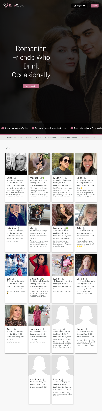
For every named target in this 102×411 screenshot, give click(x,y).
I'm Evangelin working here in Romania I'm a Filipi (16, 289)
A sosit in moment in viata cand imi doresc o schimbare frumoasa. (62, 394)
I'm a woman (34, 339)
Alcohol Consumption (68, 138)
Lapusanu (35, 329)
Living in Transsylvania (37, 342)
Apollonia (35, 379)
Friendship (52, 138)
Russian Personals (14, 138)
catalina (11, 228)
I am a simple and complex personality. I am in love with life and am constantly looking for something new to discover (86, 342)
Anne (9, 329)
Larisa (80, 278)
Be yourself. (80, 238)
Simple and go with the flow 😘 (15, 292)
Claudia (34, 278)
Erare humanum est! (13, 342)
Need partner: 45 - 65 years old (62, 339)
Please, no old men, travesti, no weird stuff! (16, 238)
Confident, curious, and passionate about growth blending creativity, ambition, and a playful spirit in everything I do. (62, 243)
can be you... (34, 238)
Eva (8, 278)
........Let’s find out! (12, 241)
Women (29, 138)
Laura (56, 379)
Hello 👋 (79, 188)
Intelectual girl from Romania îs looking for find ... (86, 289)
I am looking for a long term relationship (16, 188)
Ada (79, 228)
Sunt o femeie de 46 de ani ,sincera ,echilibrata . (62, 390)
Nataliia (57, 228)
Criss (9, 177)
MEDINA (58, 177)
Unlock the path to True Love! (39, 289)
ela (31, 228)
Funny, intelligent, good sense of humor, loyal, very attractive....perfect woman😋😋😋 (85, 243)
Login (95, 6)
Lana (79, 177)
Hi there (55, 289)
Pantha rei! (9, 339)
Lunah (56, 278)
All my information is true (38, 188)
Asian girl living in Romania (62, 291)
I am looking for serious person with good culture (85, 292)
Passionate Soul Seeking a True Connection (62, 238)
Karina (80, 329)
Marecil (34, 177)
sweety (57, 329)
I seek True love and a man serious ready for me (62, 188)
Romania (39, 138)
